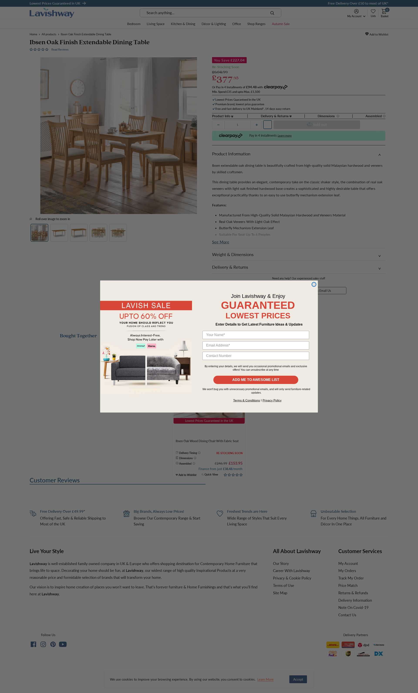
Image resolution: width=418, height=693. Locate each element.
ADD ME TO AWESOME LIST (255, 380)
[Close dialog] (314, 284)
